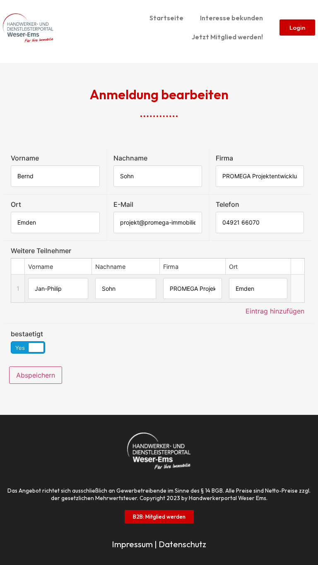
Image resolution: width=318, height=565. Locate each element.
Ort (16, 204)
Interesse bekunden (231, 18)
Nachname (130, 158)
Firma (224, 158)
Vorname (25, 158)
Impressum (132, 544)
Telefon (227, 204)
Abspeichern (35, 375)
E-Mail (123, 204)
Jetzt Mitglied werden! (227, 37)
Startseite (166, 18)
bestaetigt (27, 333)
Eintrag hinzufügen (275, 311)
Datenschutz (182, 544)
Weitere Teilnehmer (41, 250)
